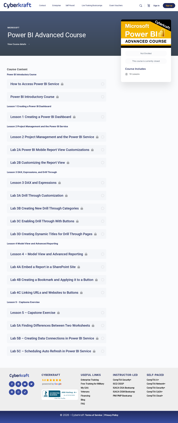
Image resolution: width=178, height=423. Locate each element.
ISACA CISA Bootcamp (123, 387)
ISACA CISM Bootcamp (124, 391)
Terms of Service (93, 415)
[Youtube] (25, 384)
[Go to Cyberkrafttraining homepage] (17, 5)
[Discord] (12, 392)
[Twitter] (31, 384)
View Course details (17, 44)
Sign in (156, 5)
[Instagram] (18, 392)
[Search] (141, 5)
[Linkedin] (18, 384)
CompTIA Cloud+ (155, 395)
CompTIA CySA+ (155, 391)
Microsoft (13, 27)
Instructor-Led (125, 375)
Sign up (169, 5)
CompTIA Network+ (156, 383)
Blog (83, 399)
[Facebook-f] (12, 384)
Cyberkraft (51, 375)
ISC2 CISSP (118, 383)
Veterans (85, 391)
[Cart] (149, 5)
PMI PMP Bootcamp (122, 395)
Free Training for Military (92, 383)
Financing (85, 395)
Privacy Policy (111, 415)
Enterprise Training (90, 380)
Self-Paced (155, 375)
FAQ (83, 403)
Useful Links (91, 375)
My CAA (84, 387)
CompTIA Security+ (122, 380)
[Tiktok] (25, 392)
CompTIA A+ (153, 380)
